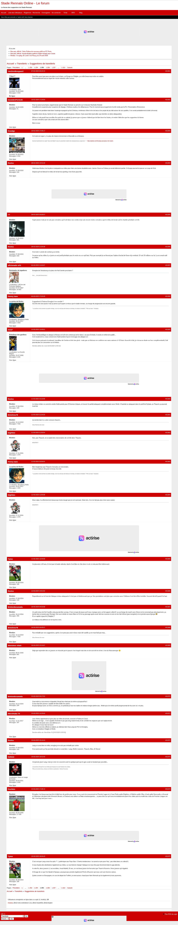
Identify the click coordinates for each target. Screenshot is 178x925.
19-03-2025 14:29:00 (38, 713)
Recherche (36, 13)
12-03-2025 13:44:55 (38, 559)
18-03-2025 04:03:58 (38, 607)
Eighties (11, 433)
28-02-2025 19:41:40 (38, 163)
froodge (11, 131)
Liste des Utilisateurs (15, 13)
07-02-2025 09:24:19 (38, 71)
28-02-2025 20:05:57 (38, 214)
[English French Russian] (5, 919)
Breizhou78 (13, 415)
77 (9, 215)
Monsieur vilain (14, 645)
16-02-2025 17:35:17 (38, 131)
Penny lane (13, 296)
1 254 (36, 67)
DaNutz (11, 757)
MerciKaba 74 (14, 713)
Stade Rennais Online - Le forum (25, 3)
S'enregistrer (46, 13)
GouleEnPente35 (15, 100)
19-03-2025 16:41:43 (38, 757)
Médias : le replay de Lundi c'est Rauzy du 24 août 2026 (29, 55)
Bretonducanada (15, 607)
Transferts (22, 63)
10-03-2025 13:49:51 (38, 329)
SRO (73, 13)
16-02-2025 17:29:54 (38, 99)
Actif (22, 17)
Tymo (10, 559)
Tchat (65, 13)
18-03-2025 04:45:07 (38, 627)
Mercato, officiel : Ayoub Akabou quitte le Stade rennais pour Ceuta (32, 53)
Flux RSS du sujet (171, 914)
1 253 (30, 67)
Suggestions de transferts (42, 63)
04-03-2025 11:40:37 (38, 265)
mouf (10, 330)
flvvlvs (11, 163)
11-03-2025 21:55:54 (38, 432)
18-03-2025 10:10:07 (38, 645)
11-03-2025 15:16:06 (38, 399)
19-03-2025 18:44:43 (38, 856)
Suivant (69, 67)
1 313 (63, 67)
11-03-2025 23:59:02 (38, 461)
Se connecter (56, 13)
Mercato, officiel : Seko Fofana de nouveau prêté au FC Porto (30, 51)
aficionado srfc (14, 265)
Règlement (27, 13)
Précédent (16, 67)
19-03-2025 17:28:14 (38, 789)
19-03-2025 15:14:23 (38, 740)
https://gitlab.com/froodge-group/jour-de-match (100, 141)
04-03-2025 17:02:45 (38, 296)
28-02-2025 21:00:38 (38, 246)
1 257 (54, 67)
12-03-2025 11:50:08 (38, 495)
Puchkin (11, 789)
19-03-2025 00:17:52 (38, 696)
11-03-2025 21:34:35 (38, 415)
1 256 (48, 67)
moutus (10, 903)
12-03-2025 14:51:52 (38, 591)
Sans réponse (29, 17)
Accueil (3, 13)
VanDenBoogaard (15, 71)
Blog (80, 13)
